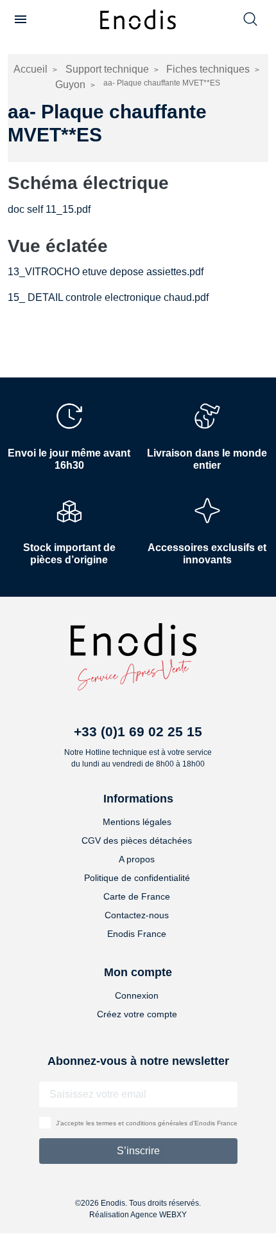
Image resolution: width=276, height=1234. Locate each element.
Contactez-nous (137, 915)
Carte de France (136, 896)
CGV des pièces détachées (137, 840)
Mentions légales (137, 822)
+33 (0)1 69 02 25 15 (138, 731)
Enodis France (136, 934)
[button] (20, 19)
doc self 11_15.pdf (49, 209)
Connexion (137, 995)
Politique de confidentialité (137, 878)
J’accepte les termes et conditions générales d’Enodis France (146, 1123)
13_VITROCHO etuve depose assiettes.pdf (105, 271)
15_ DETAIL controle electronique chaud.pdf (108, 297)
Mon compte (138, 972)
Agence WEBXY (158, 1214)
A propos (137, 859)
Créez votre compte (137, 1014)
